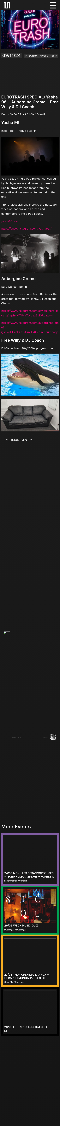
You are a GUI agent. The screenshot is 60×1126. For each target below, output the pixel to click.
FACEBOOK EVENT (17, 440)
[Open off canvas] (53, 5)
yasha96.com (10, 221)
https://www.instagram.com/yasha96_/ (26, 228)
